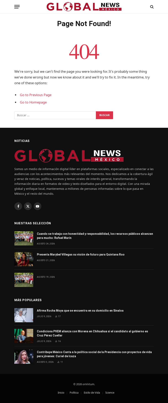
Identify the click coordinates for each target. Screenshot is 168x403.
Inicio (61, 392)
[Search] (151, 6)
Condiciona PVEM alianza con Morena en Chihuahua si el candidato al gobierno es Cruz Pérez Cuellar (92, 333)
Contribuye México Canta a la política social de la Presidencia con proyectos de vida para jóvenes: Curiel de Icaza (94, 354)
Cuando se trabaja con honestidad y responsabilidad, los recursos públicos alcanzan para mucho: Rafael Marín (95, 235)
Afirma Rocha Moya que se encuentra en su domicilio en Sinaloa (80, 310)
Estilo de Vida (92, 392)
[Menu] (17, 6)
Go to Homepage (33, 102)
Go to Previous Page (35, 94)
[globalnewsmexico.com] (84, 6)
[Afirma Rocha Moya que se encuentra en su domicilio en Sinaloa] (23, 315)
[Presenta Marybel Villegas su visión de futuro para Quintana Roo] (23, 259)
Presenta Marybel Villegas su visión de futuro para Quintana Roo (81, 254)
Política (74, 392)
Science (109, 392)
